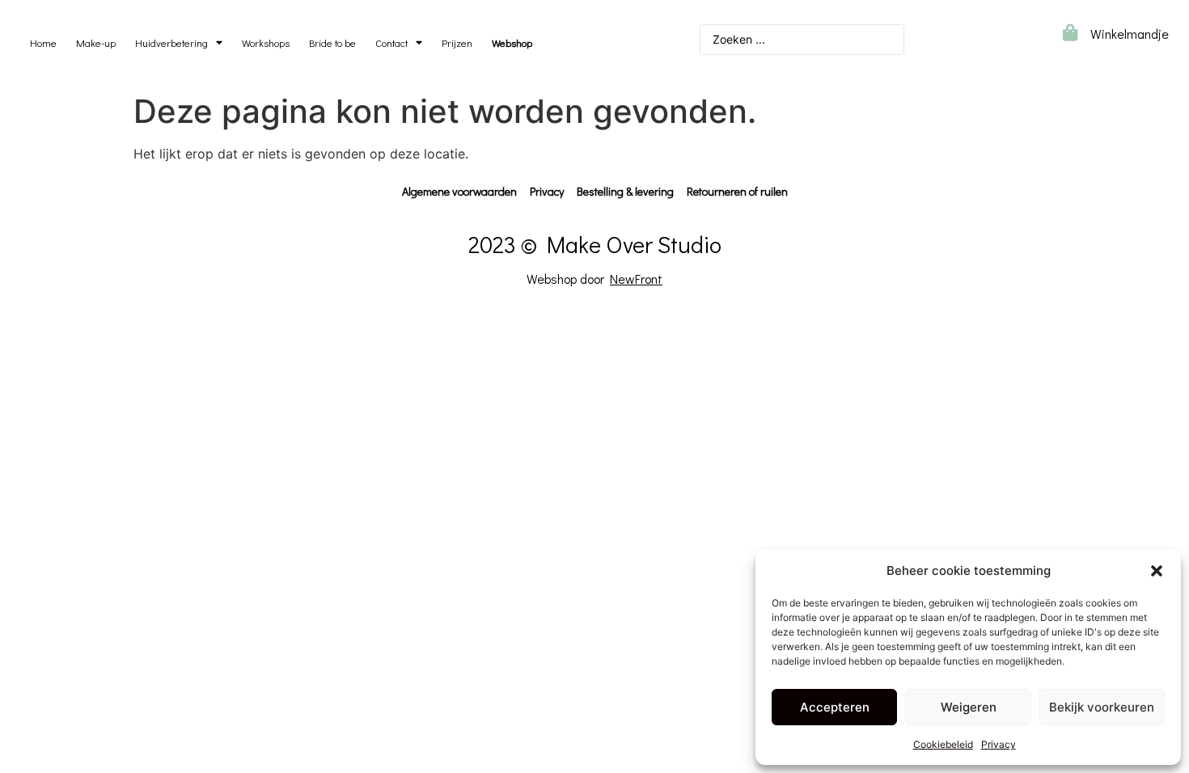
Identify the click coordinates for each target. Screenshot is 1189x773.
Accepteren (835, 707)
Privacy (998, 744)
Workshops (266, 42)
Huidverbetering (171, 42)
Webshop (512, 42)
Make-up (96, 42)
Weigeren (968, 707)
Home (43, 42)
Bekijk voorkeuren (1101, 707)
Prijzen (457, 42)
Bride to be (332, 42)
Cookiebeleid (943, 744)
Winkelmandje (1129, 33)
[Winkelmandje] (1069, 32)
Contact (391, 42)
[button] (1157, 571)
